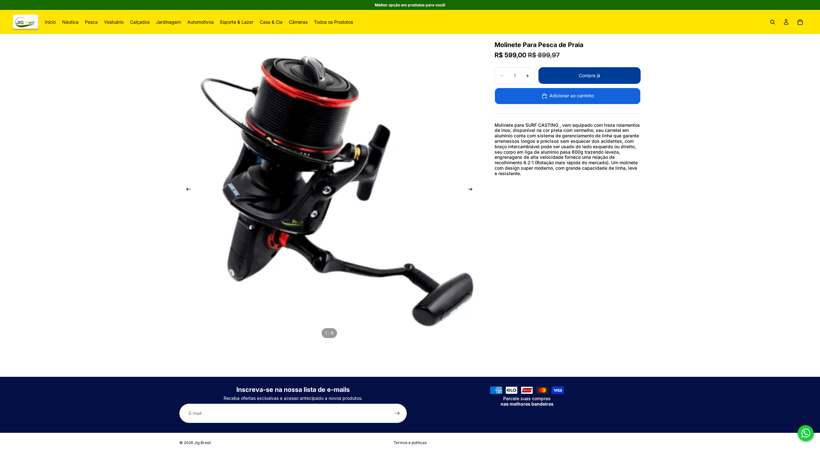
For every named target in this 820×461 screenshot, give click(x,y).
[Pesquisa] (773, 22)
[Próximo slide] (472, 190)
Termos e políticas (410, 442)
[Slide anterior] (186, 190)
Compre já (589, 75)
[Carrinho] (800, 22)
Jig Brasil (202, 442)
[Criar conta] (397, 413)
